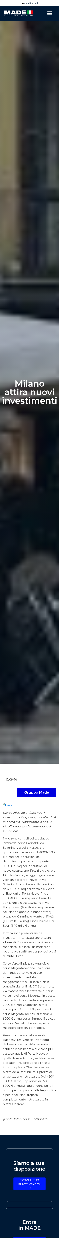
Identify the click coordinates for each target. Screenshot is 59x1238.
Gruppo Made (36, 792)
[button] (29, 3)
